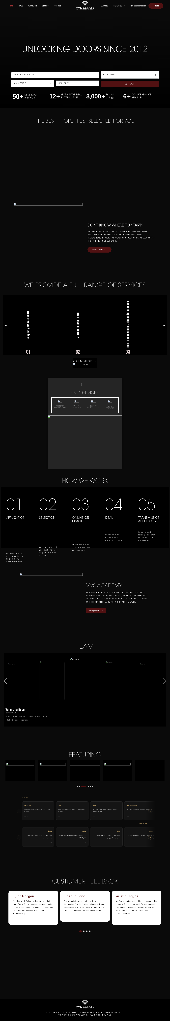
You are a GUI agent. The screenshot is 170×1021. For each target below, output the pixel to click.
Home (12, 5)
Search (130, 84)
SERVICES (104, 5)
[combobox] (130, 75)
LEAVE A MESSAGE (99, 249)
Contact (58, 5)
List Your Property (138, 5)
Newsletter (32, 5)
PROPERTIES (117, 5)
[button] (163, 681)
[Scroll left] (19, 811)
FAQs (21, 5)
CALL (157, 5)
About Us (46, 5)
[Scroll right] (150, 811)
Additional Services (85, 360)
